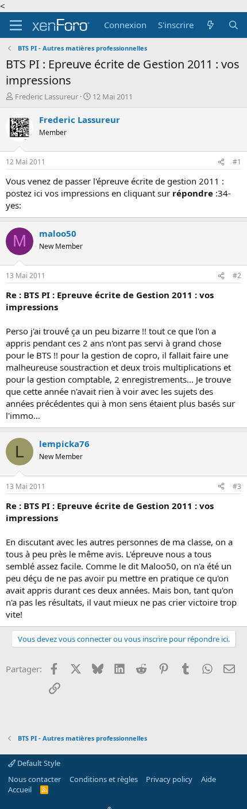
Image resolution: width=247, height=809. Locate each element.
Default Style (38, 763)
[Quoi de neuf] (210, 25)
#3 (237, 486)
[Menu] (15, 25)
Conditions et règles (104, 779)
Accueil (20, 789)
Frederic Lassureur (46, 96)
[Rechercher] (233, 25)
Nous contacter (34, 779)
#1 (237, 162)
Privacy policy (169, 779)
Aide (208, 779)
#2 (237, 275)
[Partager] (221, 162)
